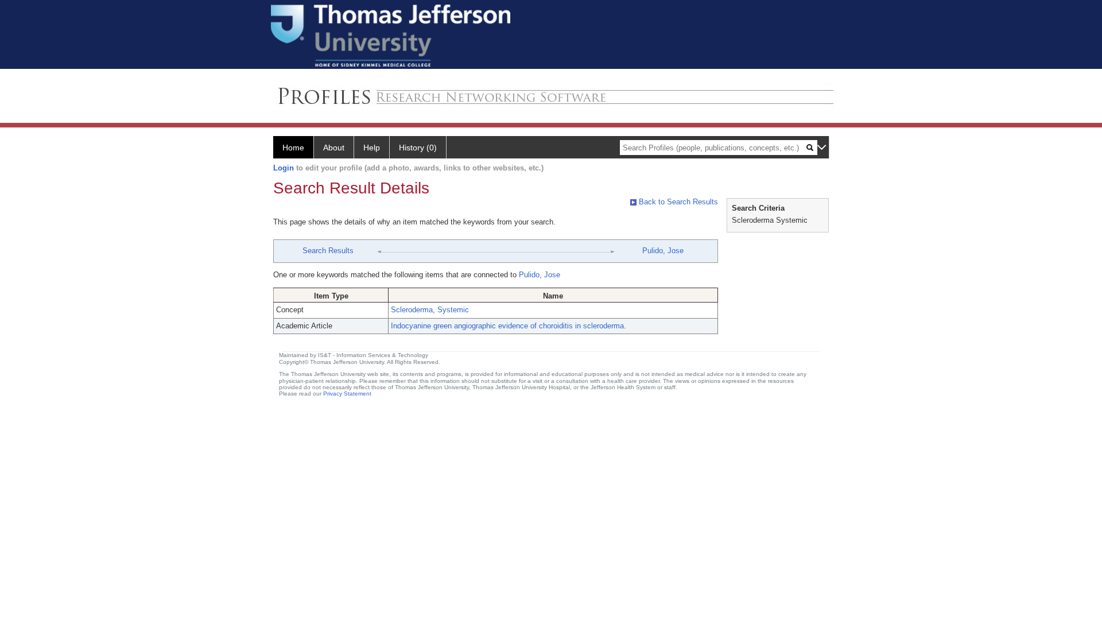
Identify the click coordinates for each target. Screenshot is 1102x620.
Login (283, 168)
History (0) (418, 147)
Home (293, 147)
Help (371, 147)
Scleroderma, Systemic (430, 309)
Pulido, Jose (663, 250)
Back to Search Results (677, 201)
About (333, 147)
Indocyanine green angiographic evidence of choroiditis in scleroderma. (508, 325)
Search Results (328, 250)
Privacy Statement (347, 393)
